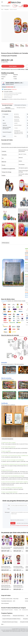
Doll (14, 601)
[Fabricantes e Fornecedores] (14, 2)
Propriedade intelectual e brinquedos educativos (11, 601)
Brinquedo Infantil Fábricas (18, 615)
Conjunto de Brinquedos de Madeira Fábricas (11, 618)
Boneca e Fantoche (13, 9)
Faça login (4, 99)
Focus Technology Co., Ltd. (23, 628)
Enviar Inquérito (13, 66)
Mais (2, 624)
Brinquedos (7, 9)
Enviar (12, 523)
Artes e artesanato (5, 603)
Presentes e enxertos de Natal (7, 598)
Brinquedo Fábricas (6, 615)
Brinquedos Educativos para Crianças (10, 621)
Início (2, 9)
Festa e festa (15, 598)
